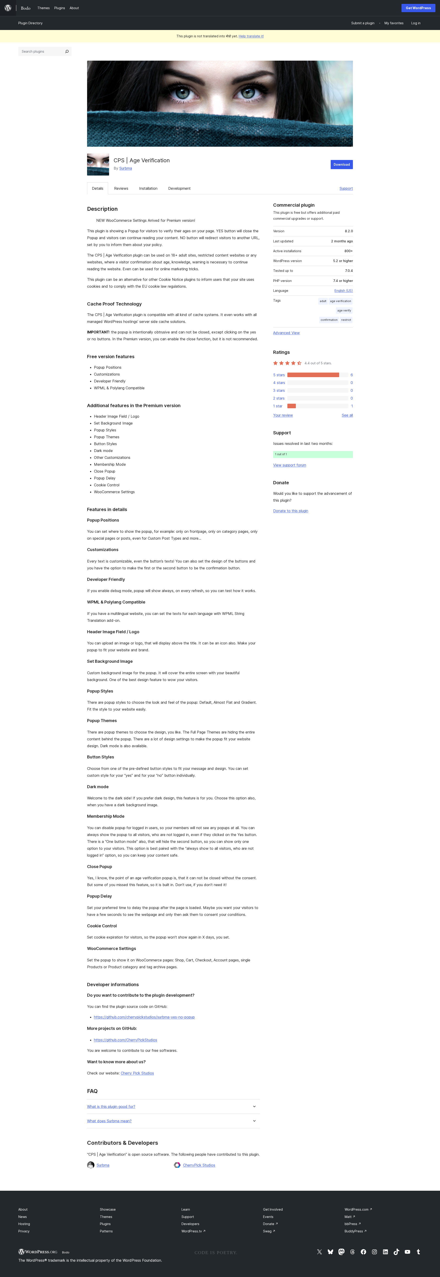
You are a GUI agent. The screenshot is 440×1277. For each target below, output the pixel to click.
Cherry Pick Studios (137, 1073)
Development (179, 188)
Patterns (106, 1231)
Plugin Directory (30, 23)
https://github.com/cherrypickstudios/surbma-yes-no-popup (144, 1017)
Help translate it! (251, 36)
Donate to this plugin (290, 511)
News (22, 1217)
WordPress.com (358, 1209)
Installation (148, 188)
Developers (190, 1224)
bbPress (353, 1224)
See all (347, 415)
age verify (344, 310)
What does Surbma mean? (109, 1121)
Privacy (24, 1231)
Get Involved (273, 1209)
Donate (270, 1224)
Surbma (125, 168)
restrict (346, 320)
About (23, 1209)
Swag (269, 1231)
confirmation (329, 320)
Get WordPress (418, 8)
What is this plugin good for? (111, 1106)
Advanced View (286, 332)
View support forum (289, 465)
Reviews (121, 188)
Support (346, 188)
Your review (283, 415)
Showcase (108, 1209)
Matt (350, 1217)
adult (323, 301)
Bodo (65, 1252)
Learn (186, 1209)
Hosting (24, 1224)
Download (342, 164)
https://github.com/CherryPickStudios (125, 1040)
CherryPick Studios (199, 1165)
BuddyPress (356, 1231)
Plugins (105, 1224)
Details (97, 188)
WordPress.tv (194, 1231)
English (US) (344, 290)
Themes (106, 1217)
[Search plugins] (67, 51)
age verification (340, 301)
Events (268, 1217)
